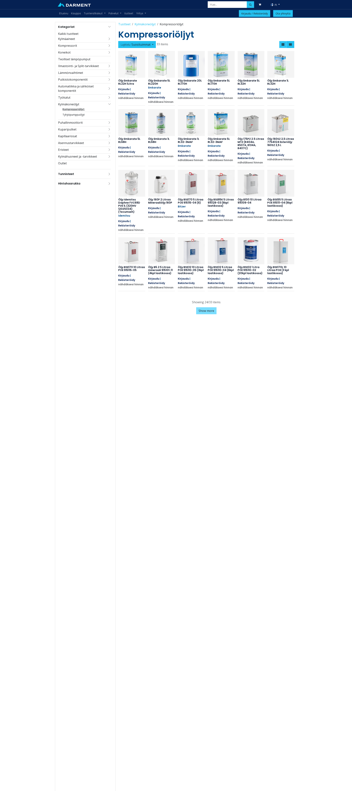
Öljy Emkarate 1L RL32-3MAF (188, 140)
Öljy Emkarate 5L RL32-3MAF (219, 140)
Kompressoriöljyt (74, 109)
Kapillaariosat (67, 136)
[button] (137, 44)
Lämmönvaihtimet (70, 73)
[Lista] (290, 44)
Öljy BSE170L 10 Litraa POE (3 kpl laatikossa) (278, 270)
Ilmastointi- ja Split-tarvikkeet (78, 66)
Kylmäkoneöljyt (68, 104)
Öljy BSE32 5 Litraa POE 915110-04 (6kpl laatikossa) (221, 270)
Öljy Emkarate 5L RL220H (159, 82)
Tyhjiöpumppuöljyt (74, 114)
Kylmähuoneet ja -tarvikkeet (77, 156)
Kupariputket (67, 129)
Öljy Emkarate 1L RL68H (159, 140)
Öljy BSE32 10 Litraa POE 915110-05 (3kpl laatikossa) (191, 270)
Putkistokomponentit (73, 80)
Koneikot (64, 52)
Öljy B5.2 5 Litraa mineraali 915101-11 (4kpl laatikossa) (160, 270)
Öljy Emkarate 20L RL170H (190, 82)
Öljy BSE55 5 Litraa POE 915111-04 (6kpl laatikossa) (279, 203)
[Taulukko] (283, 44)
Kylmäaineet (66, 39)
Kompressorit (67, 46)
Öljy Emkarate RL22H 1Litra (127, 82)
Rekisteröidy (126, 93)
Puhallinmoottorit (70, 123)
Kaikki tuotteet (68, 34)
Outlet (62, 163)
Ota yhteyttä (283, 13)
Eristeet (63, 150)
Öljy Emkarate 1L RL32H (278, 82)
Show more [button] (206, 311)
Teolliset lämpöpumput (74, 59)
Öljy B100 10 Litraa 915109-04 (249, 201)
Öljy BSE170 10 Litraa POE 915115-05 (131, 268)
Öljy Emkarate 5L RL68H (129, 140)
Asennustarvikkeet (71, 143)
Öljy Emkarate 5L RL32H (249, 82)
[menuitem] (64, 13)
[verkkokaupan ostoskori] (260, 4)
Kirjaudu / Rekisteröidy (254, 13)
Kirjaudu (123, 89)
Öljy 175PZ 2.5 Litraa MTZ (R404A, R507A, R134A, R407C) (251, 143)
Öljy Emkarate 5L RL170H (219, 82)
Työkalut (64, 97)
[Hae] (250, 4)
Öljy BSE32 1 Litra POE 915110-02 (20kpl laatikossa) (250, 270)
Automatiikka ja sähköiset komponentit (76, 88)
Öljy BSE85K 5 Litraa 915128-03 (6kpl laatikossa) (221, 203)
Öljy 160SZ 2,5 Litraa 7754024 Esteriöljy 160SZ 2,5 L (280, 142)
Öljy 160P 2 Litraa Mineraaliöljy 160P (160, 201)
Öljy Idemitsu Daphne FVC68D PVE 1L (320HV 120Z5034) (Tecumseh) (129, 206)
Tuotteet (124, 24)
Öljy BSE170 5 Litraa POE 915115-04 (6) (190, 201)
